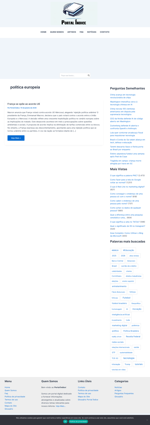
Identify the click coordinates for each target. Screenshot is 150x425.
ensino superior (128, 281)
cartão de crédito (128, 266)
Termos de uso (11, 399)
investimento (117, 320)
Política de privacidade (15, 396)
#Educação (128, 250)
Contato (8, 403)
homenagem (117, 309)
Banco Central (117, 261)
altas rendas (134, 256)
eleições (115, 281)
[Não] (147, 420)
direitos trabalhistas (133, 276)
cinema (129, 271)
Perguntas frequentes (124, 393)
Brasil (114, 266)
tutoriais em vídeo (119, 370)
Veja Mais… (61, 406)
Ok (65, 421)
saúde (136, 347)
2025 (114, 256)
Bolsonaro (131, 261)
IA (127, 309)
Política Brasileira (131, 331)
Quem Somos (11, 390)
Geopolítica (135, 303)
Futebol (126, 297)
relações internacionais (120, 347)
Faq (6, 393)
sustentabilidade (126, 352)
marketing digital (119, 325)
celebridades (117, 271)
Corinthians (116, 276)
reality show (116, 337)
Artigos (118, 390)
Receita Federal (133, 336)
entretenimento (119, 286)
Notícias (118, 387)
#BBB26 (115, 250)
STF (113, 352)
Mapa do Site (11, 406)
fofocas (115, 298)
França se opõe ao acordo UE (24, 104)
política (115, 331)
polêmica (135, 325)
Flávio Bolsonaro (118, 292)
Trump (127, 364)
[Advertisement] (75, 54)
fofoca (132, 292)
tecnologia (128, 358)
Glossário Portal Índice (88, 399)
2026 (123, 256)
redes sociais (118, 342)
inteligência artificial (121, 314)
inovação (137, 309)
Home (7, 387)
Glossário (9, 409)
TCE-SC (115, 358)
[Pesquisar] (88, 75)
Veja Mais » (16, 139)
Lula (128, 320)
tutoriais (139, 364)
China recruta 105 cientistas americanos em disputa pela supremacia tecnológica (122, 112)
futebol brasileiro (119, 303)
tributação (116, 364)
